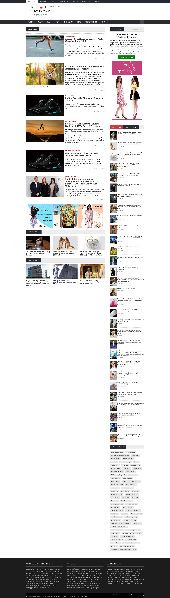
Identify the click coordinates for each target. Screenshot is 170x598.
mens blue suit (130, 471)
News (79, 22)
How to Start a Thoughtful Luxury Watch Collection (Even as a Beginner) (38, 253)
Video (103, 22)
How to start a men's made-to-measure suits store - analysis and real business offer (92, 281)
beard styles (137, 523)
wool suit (125, 465)
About (115, 595)
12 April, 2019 (100, 145)
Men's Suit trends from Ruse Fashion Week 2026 (130, 258)
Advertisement (86, 2)
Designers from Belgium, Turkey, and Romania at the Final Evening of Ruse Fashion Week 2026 (128, 363)
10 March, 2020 (100, 111)
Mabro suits (125, 497)
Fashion (31, 22)
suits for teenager (125, 462)
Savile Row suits (131, 484)
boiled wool (135, 491)
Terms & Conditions (129, 595)
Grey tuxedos (115, 497)
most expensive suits (117, 504)
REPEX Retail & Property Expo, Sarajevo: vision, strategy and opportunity (129, 393)
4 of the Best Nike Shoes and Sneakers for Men (84, 99)
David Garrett (133, 475)
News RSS (70, 596)
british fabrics (115, 488)
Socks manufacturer (117, 540)
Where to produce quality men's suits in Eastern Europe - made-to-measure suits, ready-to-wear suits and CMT (38, 282)
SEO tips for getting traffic (118, 475)
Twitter (64, 596)
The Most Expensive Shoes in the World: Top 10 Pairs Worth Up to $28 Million (64, 253)
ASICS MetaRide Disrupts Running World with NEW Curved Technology (84, 124)
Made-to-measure (113, 569)
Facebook (58, 596)
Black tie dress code (116, 494)
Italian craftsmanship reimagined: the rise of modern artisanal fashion (130, 414)
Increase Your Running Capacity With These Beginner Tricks (84, 40)
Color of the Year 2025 (127, 536)
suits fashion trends (117, 530)
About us (75, 2)
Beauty (40, 22)
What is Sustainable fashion (119, 527)
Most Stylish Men (91, 22)
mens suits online (131, 504)
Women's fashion (64, 2)
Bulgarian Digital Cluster (80, 596)
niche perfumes (115, 543)
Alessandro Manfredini (133, 510)
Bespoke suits (138, 583)
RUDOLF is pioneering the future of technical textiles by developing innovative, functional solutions (130, 279)
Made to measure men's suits (131, 481)
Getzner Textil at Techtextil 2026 (127, 288)
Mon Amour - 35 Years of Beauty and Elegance (128, 247)
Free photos (114, 536)
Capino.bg (114, 546)
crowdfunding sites (116, 517)
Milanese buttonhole (117, 471)
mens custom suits (127, 488)
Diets (57, 22)
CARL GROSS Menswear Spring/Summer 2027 (129, 226)
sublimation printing (131, 517)
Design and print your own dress (132, 533)
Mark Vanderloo (115, 458)
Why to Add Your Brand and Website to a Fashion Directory (129, 383)
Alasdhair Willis (115, 468)
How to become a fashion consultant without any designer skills (64, 282)
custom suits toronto (117, 452)
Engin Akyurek (127, 478)
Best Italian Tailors (126, 501)
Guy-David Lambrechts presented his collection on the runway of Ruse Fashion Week (129, 331)
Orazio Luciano (135, 465)
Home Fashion (68, 22)
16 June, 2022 (101, 90)
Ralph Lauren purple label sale (120, 455)
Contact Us (97, 2)
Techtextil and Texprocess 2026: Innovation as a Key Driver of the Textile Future (130, 404)
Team (120, 595)
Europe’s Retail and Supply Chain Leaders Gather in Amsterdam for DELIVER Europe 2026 (130, 237)
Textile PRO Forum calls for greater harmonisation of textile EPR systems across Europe (128, 164)
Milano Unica (114, 501)
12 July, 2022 (101, 58)
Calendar (52, 2)
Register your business (127, 57)
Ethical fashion (115, 533)
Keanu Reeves (115, 481)
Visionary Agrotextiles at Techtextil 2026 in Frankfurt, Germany (130, 320)
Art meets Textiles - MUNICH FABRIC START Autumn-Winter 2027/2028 (128, 174)
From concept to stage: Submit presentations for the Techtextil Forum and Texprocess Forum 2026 (130, 425)
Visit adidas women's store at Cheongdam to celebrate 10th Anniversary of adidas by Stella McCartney (81, 182)
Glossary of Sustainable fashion (120, 523)
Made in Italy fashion (130, 520)
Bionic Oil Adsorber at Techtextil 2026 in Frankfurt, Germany (129, 310)
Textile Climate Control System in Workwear (127, 268)
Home (109, 595)
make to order (137, 468)
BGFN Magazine (32, 2)
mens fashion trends (117, 484)
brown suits (135, 455)
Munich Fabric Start (136, 514)
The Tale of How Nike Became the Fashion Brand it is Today (81, 154)
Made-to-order (124, 569)
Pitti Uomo (135, 497)
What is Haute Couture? (127, 546)
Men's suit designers (78, 571)
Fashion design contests (133, 530)
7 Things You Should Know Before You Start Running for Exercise (84, 67)
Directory (43, 2)
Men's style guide (37, 571)
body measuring (131, 540)
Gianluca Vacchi (115, 478)
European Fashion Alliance (131, 543)
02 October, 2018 (99, 169)
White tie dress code (132, 494)
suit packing (114, 491)
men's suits (42, 569)
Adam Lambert (130, 452)
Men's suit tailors (87, 569)
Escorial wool (114, 514)
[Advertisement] (106, 11)
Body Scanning (115, 507)
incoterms (124, 514)
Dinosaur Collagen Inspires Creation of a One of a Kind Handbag (129, 195)
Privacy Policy (140, 595)
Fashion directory (50, 571)
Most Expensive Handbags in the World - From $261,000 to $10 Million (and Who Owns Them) (91, 253)
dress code (114, 462)
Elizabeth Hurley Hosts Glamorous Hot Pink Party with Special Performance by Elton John (129, 300)
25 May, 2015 (101, 199)
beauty (136, 462)
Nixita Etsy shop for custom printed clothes (123, 549)
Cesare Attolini (115, 465)
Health (49, 22)
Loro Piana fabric (128, 458)
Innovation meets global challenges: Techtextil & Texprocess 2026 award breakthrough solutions (128, 373)
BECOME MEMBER (136, 29)
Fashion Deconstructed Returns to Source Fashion (129, 216)
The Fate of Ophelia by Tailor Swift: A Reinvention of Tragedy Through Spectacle (130, 435)
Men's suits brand (128, 507)
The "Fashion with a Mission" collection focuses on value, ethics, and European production (129, 342)
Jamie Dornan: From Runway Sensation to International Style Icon (130, 185)
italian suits (126, 468)
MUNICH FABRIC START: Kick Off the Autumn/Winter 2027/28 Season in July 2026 (129, 206)
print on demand (116, 520)
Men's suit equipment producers (84, 575)
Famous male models (117, 510)
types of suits (125, 491)
